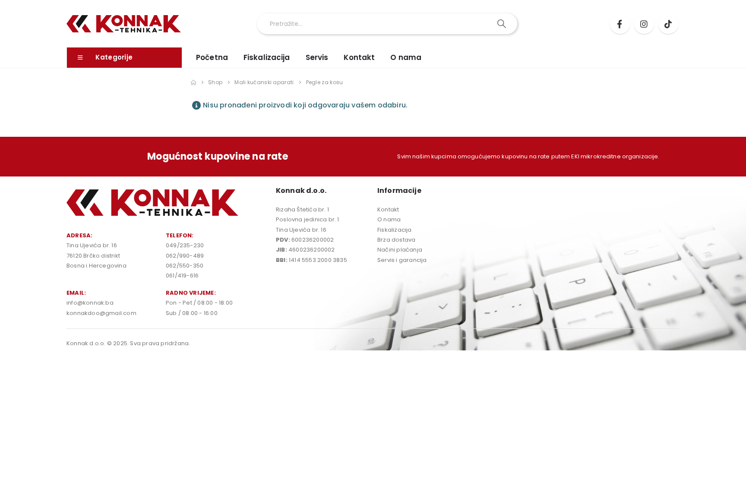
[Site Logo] (123, 24)
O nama (405, 57)
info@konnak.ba (90, 303)
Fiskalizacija (266, 57)
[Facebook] (620, 23)
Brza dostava (396, 240)
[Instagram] (644, 23)
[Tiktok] (668, 23)
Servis (317, 57)
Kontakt (359, 57)
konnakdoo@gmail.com (101, 313)
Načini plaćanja (399, 250)
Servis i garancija (402, 260)
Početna (212, 57)
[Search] (502, 23)
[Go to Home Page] (193, 82)
